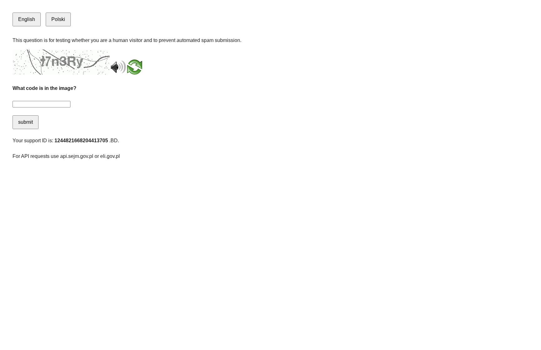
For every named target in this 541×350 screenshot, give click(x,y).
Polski (58, 19)
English (26, 19)
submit (25, 122)
